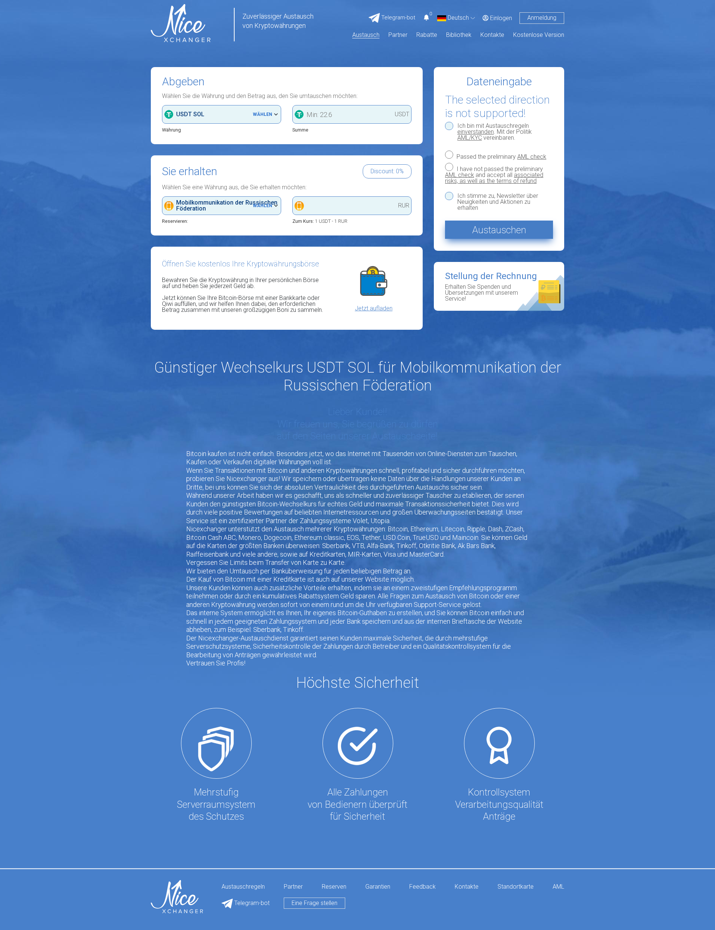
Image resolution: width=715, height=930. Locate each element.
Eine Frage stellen (314, 903)
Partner (397, 35)
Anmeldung (541, 17)
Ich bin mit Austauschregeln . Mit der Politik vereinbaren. (494, 132)
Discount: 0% (387, 171)
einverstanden (475, 131)
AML (558, 887)
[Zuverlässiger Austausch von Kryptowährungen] (180, 22)
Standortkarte (516, 887)
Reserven (334, 887)
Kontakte (492, 35)
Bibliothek (458, 35)
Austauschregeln (243, 887)
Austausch (365, 35)
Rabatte (426, 35)
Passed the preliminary (500, 156)
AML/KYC (469, 137)
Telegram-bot (251, 903)
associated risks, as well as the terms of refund (494, 177)
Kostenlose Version (538, 35)
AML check (531, 156)
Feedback (422, 887)
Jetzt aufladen (374, 308)
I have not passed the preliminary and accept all (494, 174)
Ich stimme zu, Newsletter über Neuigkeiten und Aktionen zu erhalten (497, 202)
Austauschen (499, 229)
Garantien (377, 887)
